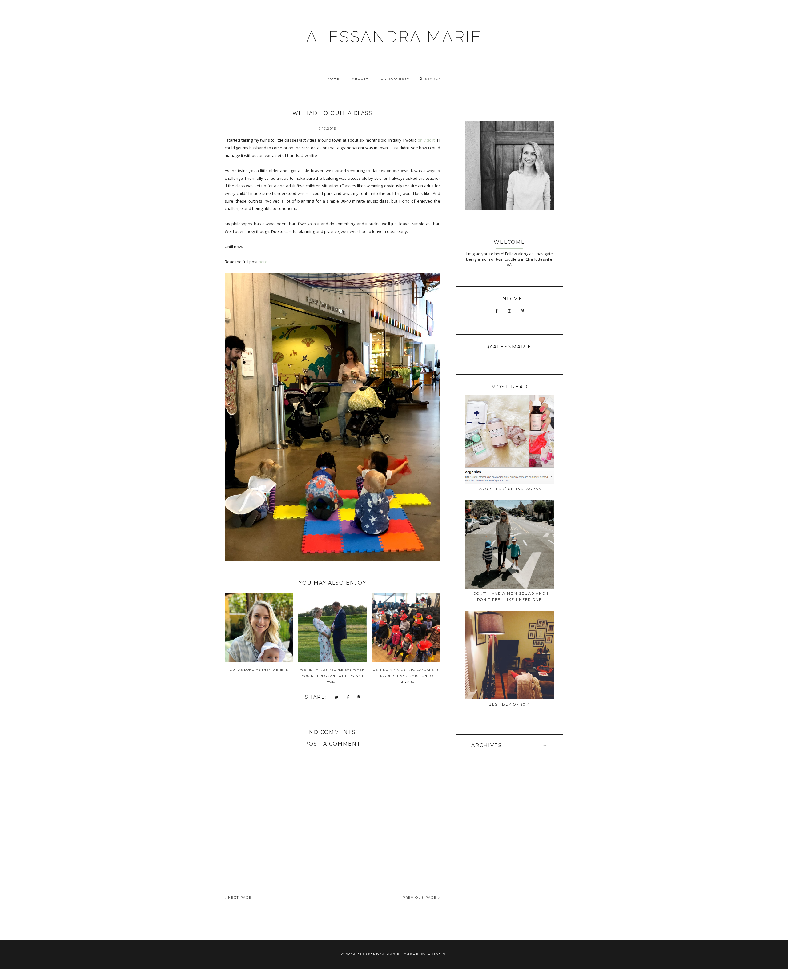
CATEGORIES (394, 79)
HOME (333, 79)
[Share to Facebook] (348, 698)
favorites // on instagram (509, 489)
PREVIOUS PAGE (420, 897)
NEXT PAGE (239, 897)
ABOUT (359, 79)
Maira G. (437, 954)
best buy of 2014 (509, 704)
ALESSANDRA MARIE (394, 37)
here (263, 261)
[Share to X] (337, 698)
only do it (426, 140)
